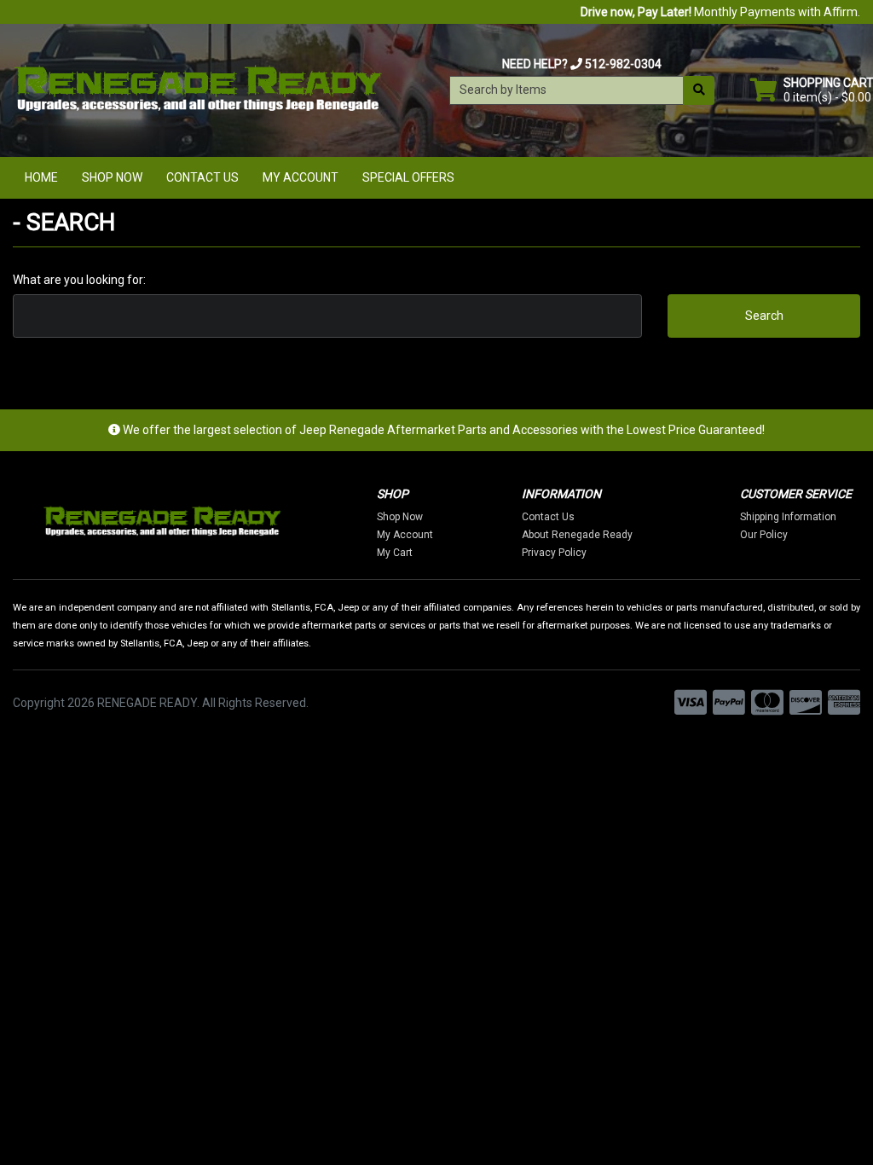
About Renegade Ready (577, 535)
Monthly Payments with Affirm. (720, 12)
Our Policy (764, 535)
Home (41, 177)
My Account (300, 177)
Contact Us (202, 177)
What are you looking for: (79, 280)
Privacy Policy (554, 553)
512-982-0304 (623, 64)
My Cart (395, 553)
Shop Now (112, 177)
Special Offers (408, 177)
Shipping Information (788, 517)
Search (764, 315)
